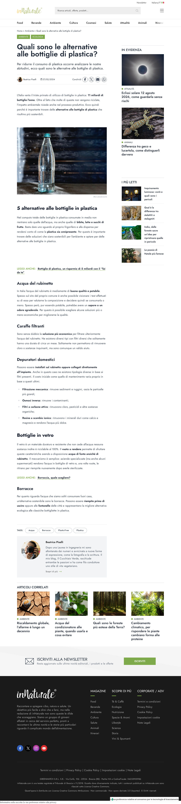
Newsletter (141, 2)
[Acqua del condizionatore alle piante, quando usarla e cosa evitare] (71, 603)
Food (20, 23)
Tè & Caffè (118, 701)
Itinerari (94, 733)
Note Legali (143, 723)
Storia (115, 733)
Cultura (73, 23)
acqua (32, 530)
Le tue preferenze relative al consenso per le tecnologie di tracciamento (144, 799)
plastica (80, 530)
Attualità (125, 23)
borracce (46, 530)
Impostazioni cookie (148, 717)
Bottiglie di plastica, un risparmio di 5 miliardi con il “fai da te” (61, 270)
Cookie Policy (144, 712)
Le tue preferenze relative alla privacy (39, 802)
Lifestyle (116, 723)
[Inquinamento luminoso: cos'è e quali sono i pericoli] (131, 193)
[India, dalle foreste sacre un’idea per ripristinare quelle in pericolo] (131, 232)
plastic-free (63, 530)
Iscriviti (139, 661)
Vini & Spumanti (121, 739)
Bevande (36, 23)
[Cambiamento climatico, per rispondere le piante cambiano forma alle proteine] (147, 603)
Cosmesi (91, 23)
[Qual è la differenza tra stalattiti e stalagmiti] (131, 213)
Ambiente (55, 23)
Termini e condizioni (148, 701)
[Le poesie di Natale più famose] (131, 255)
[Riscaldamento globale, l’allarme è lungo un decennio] (33, 603)
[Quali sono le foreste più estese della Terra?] (109, 603)
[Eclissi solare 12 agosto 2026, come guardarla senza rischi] (143, 70)
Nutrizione (118, 712)
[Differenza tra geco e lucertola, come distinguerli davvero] (143, 123)
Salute (108, 23)
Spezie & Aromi (121, 717)
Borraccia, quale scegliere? (54, 478)
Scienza (116, 728)
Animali (142, 23)
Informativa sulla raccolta (11, 802)
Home (19, 30)
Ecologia (38, 36)
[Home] (29, 10)
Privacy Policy (144, 707)
